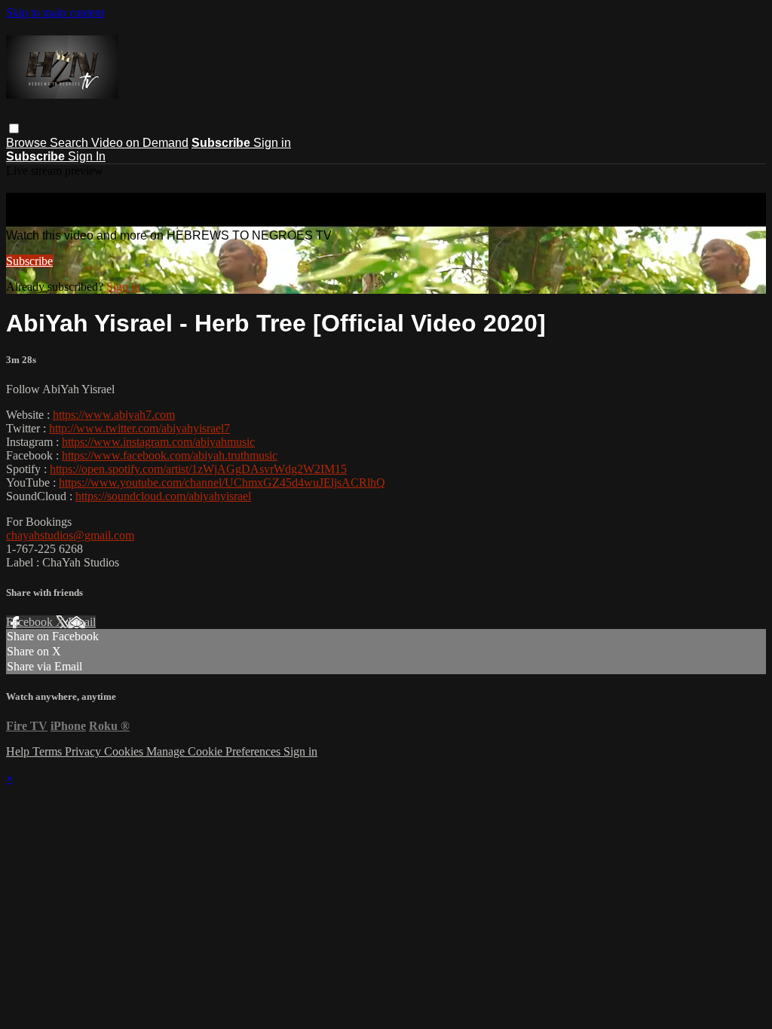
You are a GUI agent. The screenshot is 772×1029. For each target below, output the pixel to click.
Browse (28, 142)
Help (19, 751)
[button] (14, 128)
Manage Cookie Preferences (214, 751)
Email (82, 621)
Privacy (84, 751)
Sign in (272, 142)
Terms (48, 751)
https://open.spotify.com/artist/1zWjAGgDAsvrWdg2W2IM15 (198, 469)
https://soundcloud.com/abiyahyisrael (163, 496)
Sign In (87, 156)
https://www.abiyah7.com (114, 414)
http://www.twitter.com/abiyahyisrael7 (139, 428)
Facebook (31, 621)
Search (70, 142)
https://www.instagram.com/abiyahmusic (158, 441)
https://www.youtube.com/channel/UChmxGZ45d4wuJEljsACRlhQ (222, 482)
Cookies (125, 751)
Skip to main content (55, 12)
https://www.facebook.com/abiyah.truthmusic (169, 455)
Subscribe (29, 261)
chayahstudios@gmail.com (70, 535)
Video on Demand (139, 142)
